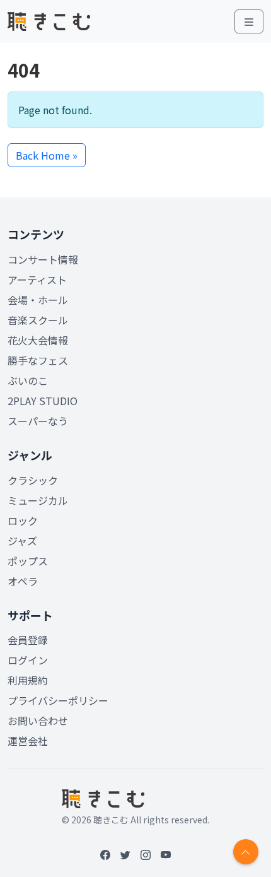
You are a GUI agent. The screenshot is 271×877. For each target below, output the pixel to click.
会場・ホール (38, 299)
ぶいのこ (28, 380)
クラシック (33, 480)
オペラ (23, 581)
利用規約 (28, 680)
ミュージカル (38, 500)
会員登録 (28, 639)
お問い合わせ (38, 720)
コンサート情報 (43, 259)
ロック (23, 520)
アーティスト (37, 279)
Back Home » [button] (47, 155)
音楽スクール (38, 319)
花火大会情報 (38, 340)
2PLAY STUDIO (43, 400)
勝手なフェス (38, 360)
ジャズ (22, 540)
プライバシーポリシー (58, 700)
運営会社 (28, 740)
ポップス (28, 560)
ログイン (28, 660)
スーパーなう (38, 420)
